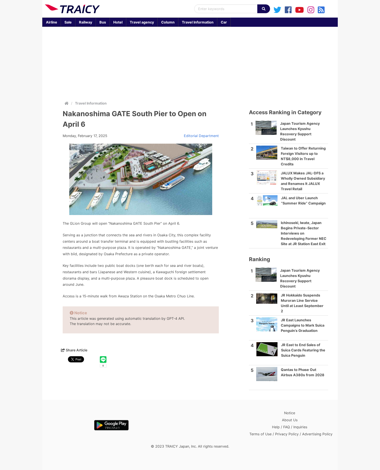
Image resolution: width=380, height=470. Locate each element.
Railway (85, 22)
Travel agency (142, 22)
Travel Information (198, 22)
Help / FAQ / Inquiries (289, 427)
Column (168, 22)
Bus (102, 22)
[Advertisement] (190, 63)
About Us (290, 420)
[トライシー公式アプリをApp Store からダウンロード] (70, 425)
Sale (68, 22)
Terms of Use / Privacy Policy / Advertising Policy (290, 434)
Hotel (117, 22)
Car (224, 22)
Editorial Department (201, 136)
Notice (289, 413)
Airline (51, 22)
